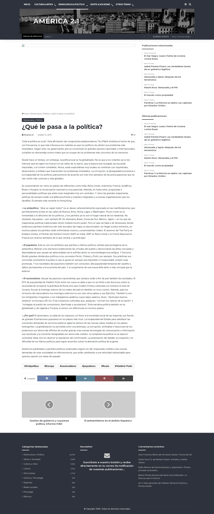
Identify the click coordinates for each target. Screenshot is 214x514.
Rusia (106, 366)
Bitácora (27, 496)
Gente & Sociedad (100, 4)
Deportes (28, 482)
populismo (89, 366)
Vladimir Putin (124, 366)
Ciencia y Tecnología (33, 478)
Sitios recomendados (181, 36)
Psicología (28, 492)
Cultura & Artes (43, 4)
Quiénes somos (161, 36)
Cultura (27, 468)
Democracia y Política (39, 113)
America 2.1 (29, 135)
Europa (50, 366)
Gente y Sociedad (32, 459)
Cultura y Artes (31, 464)
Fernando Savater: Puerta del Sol (177, 454)
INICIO (27, 4)
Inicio (26, 113)
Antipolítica (32, 366)
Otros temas (29, 473)
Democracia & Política (72, 4)
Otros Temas (123, 4)
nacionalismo (68, 366)
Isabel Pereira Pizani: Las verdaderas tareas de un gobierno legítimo (75, 36)
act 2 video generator (148, 483)
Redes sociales (31, 487)
